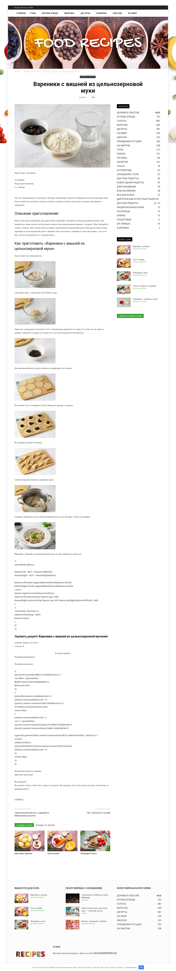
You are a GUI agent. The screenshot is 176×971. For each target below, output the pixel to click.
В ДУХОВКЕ (123, 227)
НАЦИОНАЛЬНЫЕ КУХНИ (130, 207)
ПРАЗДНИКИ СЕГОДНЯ (129, 141)
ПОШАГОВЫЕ (124, 219)
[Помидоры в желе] (95, 841)
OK (141, 967)
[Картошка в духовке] (30, 841)
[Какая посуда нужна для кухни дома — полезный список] (72, 911)
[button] (158, 13)
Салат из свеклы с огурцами (144, 285)
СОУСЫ (121, 166)
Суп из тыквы (53, 853)
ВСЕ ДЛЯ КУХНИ (125, 194)
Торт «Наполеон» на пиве (98, 813)
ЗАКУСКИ (117, 13)
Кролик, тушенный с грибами (94, 921)
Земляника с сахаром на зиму (145, 299)
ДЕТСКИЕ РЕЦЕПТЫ (127, 203)
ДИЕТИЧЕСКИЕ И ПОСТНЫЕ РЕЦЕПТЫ (138, 198)
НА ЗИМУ (132, 13)
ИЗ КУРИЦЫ (123, 211)
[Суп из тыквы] (62, 841)
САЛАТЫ (121, 120)
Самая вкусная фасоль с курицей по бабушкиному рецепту (32, 814)
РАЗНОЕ (121, 153)
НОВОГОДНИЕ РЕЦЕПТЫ (130, 182)
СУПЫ (33, 13)
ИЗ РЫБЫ (122, 157)
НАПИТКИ (101, 13)
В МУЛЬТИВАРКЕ (126, 190)
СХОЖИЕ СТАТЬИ (24, 825)
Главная (21, 13)
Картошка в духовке (23, 853)
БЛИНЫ (121, 215)
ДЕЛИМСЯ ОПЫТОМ (88, 77)
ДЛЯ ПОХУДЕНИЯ (126, 186)
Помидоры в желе (88, 853)
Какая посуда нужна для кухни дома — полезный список (94, 909)
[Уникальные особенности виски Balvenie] (72, 898)
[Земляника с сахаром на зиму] (124, 302)
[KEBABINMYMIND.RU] (88, 43)
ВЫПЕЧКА (69, 13)
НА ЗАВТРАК (123, 145)
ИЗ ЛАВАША (123, 223)
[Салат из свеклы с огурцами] (124, 289)
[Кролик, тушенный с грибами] (72, 924)
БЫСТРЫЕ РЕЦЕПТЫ (128, 178)
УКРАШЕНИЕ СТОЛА (128, 174)
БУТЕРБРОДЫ (124, 170)
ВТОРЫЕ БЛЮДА (50, 13)
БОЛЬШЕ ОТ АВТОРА (45, 825)
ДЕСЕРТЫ (85, 13)
